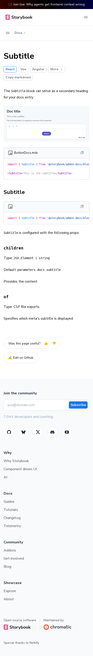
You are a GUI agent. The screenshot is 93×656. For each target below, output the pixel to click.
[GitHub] (9, 432)
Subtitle (14, 192)
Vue (23, 69)
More (54, 69)
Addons (10, 550)
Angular (38, 69)
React (10, 69)
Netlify (34, 643)
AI (5, 477)
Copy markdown (18, 77)
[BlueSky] (23, 432)
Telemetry (12, 525)
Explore (10, 591)
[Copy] (82, 152)
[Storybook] (52, 432)
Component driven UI (20, 469)
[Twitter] (38, 432)
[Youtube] (66, 432)
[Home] (18, 17)
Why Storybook (16, 460)
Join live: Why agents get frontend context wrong (49, 4)
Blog (7, 566)
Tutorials (11, 509)
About (9, 599)
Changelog (12, 517)
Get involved (14, 558)
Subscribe (78, 405)
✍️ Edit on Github (20, 358)
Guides (9, 501)
